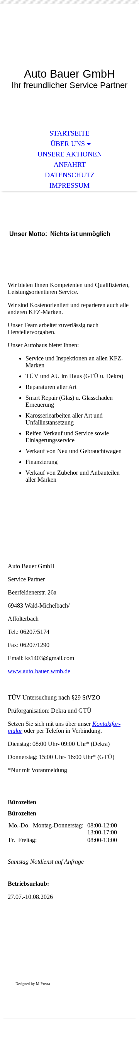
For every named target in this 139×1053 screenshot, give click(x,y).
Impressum (69, 185)
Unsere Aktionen (69, 154)
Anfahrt (70, 164)
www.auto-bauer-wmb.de (39, 671)
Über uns (68, 144)
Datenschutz (70, 175)
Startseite (69, 133)
